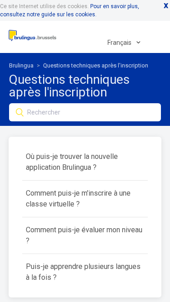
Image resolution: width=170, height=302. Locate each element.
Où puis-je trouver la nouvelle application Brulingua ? (72, 162)
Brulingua (21, 65)
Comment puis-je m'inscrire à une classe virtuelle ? (78, 198)
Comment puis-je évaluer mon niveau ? (84, 235)
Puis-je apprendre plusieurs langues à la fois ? (83, 272)
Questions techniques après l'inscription (95, 65)
